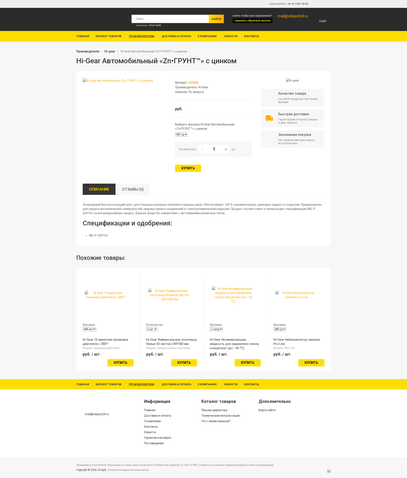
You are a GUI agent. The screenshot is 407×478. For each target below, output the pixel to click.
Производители (141, 36)
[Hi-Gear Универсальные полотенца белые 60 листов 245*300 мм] (169, 299)
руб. (322, 16)
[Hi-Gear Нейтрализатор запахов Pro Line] (297, 297)
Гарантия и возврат (157, 437)
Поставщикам (154, 443)
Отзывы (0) (133, 189)
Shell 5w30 (155, 25)
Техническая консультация (220, 415)
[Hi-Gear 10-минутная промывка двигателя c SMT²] (106, 297)
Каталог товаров (108, 36)
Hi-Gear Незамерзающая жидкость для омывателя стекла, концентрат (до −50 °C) (234, 344)
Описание (99, 189)
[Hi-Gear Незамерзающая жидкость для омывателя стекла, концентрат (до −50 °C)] (233, 301)
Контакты (251, 36)
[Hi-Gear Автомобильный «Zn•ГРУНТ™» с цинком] (118, 81)
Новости (231, 36)
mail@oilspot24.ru (293, 16)
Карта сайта (267, 410)
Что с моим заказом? (216, 421)
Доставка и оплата (176, 36)
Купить (188, 168)
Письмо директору (214, 410)
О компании (207, 36)
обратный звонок (252, 20)
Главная (82, 36)
